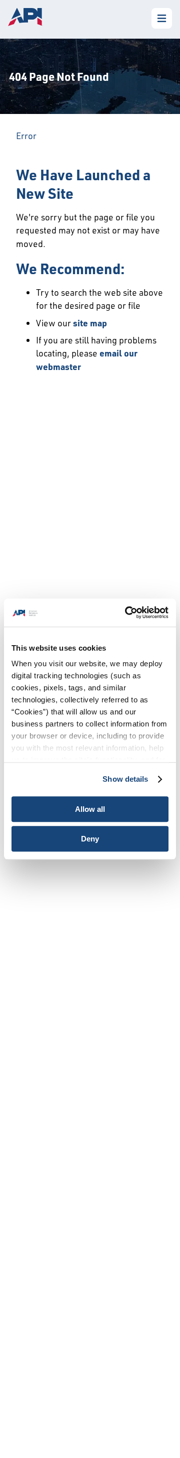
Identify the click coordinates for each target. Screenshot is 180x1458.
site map (90, 322)
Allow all (90, 809)
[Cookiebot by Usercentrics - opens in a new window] (127, 612)
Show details (125, 779)
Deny (90, 838)
